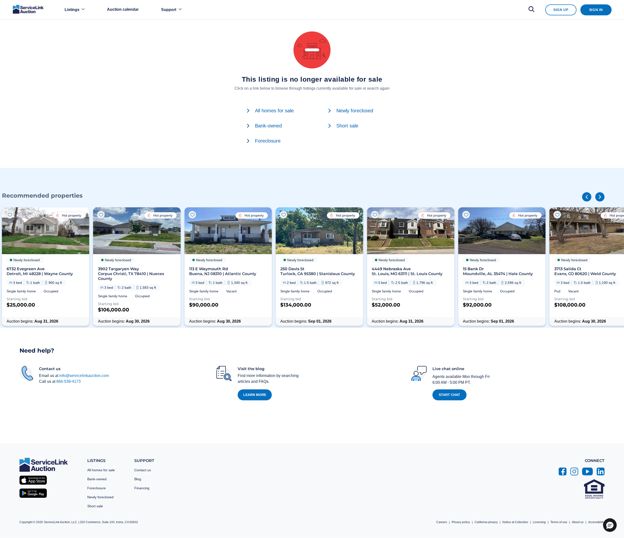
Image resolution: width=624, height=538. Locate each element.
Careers (441, 522)
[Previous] (586, 197)
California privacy (486, 522)
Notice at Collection (515, 522)
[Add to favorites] (10, 215)
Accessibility (596, 522)
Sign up (560, 10)
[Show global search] (531, 9)
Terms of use (558, 522)
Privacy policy (461, 522)
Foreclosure (96, 488)
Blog (137, 479)
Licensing (539, 522)
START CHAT (449, 395)
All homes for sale (101, 470)
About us (578, 522)
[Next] (599, 197)
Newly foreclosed (100, 497)
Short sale (95, 506)
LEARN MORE (254, 395)
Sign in (596, 10)
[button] (45, 266)
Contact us (142, 470)
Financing (141, 488)
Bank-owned (97, 479)
